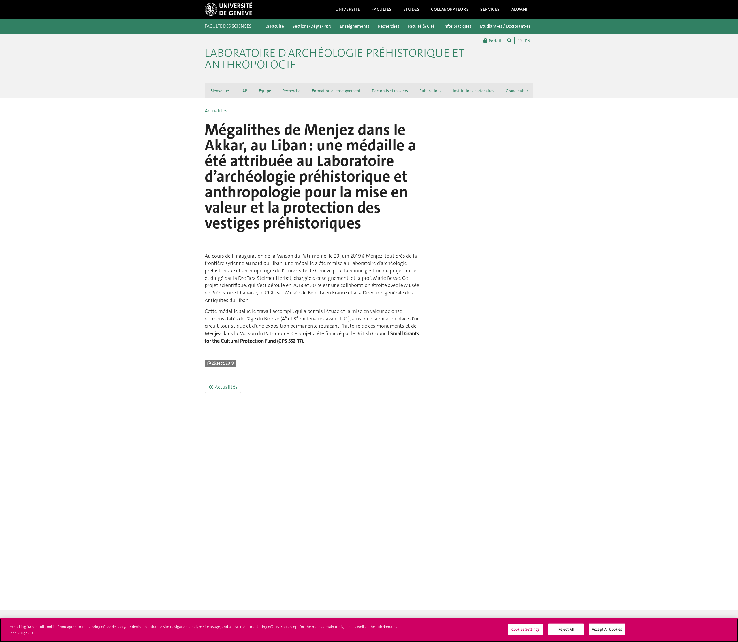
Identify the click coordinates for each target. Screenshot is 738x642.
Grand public (517, 90)
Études (411, 9)
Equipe (265, 90)
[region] (369, 630)
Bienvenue (219, 90)
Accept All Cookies (607, 629)
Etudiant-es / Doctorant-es (505, 26)
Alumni (519, 9)
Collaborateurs (450, 9)
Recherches (388, 26)
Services (490, 9)
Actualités (216, 110)
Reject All (566, 629)
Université (348, 9)
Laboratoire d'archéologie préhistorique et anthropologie (335, 58)
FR (519, 41)
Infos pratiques (457, 26)
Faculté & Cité (421, 26)
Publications (430, 90)
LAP (243, 90)
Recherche (291, 90)
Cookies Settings (525, 629)
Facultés (382, 9)
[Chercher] (509, 40)
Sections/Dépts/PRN (312, 26)
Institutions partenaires (473, 90)
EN (527, 41)
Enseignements (354, 26)
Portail (494, 41)
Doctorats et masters (390, 90)
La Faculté (274, 26)
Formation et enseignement (336, 90)
